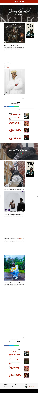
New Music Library (10, 113)
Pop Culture (22, 149)
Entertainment (16, 149)
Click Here (8, 67)
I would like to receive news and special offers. (14, 103)
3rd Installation (8, 46)
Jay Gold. (23, 46)
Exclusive (9, 358)
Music (9, 121)
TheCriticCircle (18, 153)
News (20, 149)
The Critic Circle (7, 94)
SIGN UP (18, 341)
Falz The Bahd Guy (20, 238)
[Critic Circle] (19, 1)
